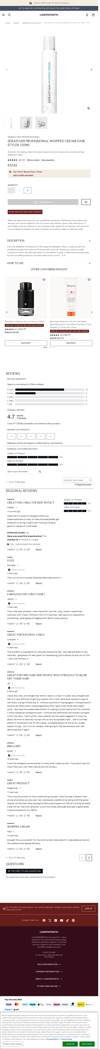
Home (7, 23)
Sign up (88, 909)
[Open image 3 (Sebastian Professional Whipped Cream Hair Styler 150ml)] (41, 123)
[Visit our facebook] (44, 920)
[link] (87, 14)
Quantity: (13, 185)
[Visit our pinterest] (73, 920)
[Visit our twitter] (50, 920)
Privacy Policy (52, 1039)
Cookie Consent (49, 952)
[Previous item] (7, 312)
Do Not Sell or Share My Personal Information (49, 956)
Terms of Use (66, 1039)
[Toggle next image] (92, 70)
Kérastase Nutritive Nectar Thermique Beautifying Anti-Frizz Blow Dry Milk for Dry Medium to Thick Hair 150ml (71, 324)
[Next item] (92, 312)
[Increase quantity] (27, 190)
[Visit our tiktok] (67, 920)
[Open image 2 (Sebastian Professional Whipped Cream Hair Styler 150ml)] (26, 123)
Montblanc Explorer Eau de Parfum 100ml (24, 321)
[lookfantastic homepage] (49, 14)
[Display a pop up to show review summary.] (25, 329)
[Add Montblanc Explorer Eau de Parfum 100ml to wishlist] (44, 280)
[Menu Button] (3, 14)
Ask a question (47, 160)
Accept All (70, 1044)
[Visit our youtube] (62, 920)
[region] (49, 1030)
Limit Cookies (87, 1044)
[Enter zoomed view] (89, 108)
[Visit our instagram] (56, 920)
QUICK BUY (26, 343)
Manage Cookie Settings (12, 1044)
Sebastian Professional (31, 23)
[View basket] (93, 14)
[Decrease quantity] (11, 190)
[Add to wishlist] (86, 202)
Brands (16, 23)
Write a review (33, 160)
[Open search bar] (9, 14)
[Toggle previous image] (7, 70)
